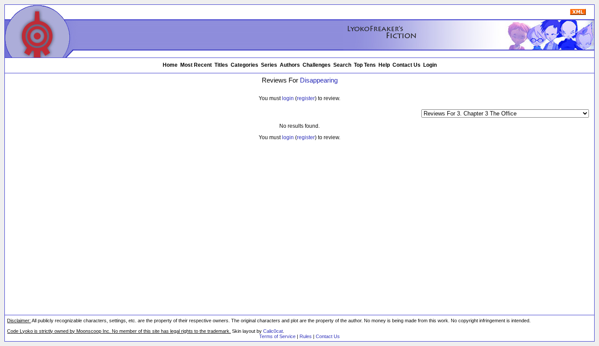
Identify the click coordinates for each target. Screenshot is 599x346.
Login (430, 65)
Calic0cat (273, 331)
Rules (306, 336)
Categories (244, 65)
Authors (290, 65)
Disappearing (319, 80)
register (306, 98)
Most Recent (196, 65)
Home (170, 65)
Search (342, 65)
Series (269, 65)
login (288, 98)
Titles (221, 65)
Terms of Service (277, 336)
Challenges (317, 65)
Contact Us (406, 65)
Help (384, 65)
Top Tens (365, 65)
